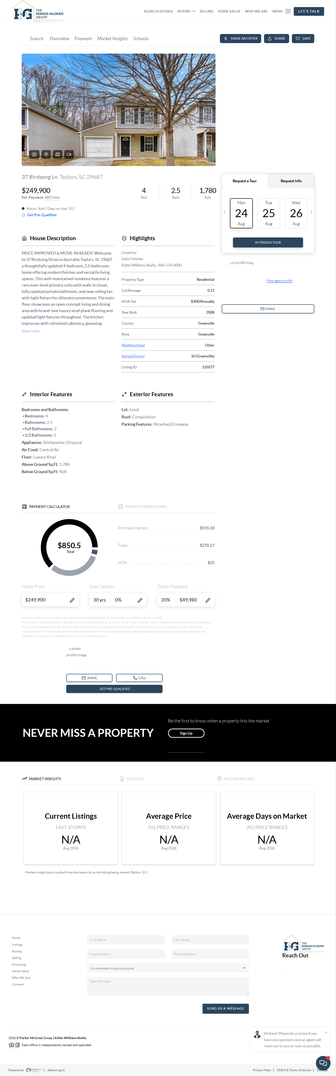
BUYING (184, 11)
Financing (19, 964)
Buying (17, 951)
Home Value (20, 971)
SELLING (206, 11)
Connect (18, 984)
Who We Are (21, 978)
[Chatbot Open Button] (323, 1063)
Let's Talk (309, 11)
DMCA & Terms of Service (294, 1070)
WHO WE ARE (256, 11)
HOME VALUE (229, 11)
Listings (17, 944)
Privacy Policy (262, 1070)
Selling (16, 958)
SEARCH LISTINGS (158, 11)
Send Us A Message (225, 1008)
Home (16, 938)
